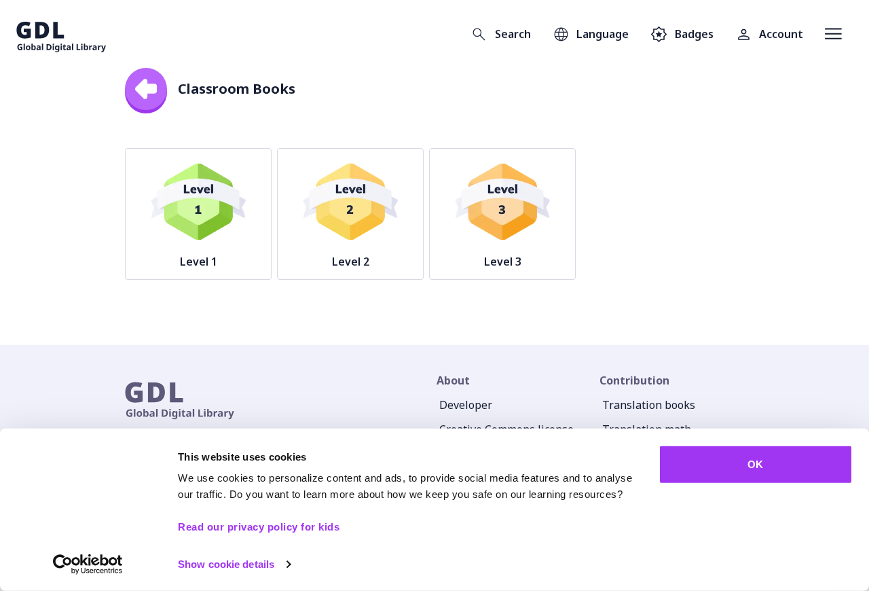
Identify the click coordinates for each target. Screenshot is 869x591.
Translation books (648, 404)
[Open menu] (833, 34)
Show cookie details (226, 564)
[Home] (61, 34)
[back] (146, 89)
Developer (465, 404)
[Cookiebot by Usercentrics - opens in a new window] (88, 564)
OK (755, 464)
